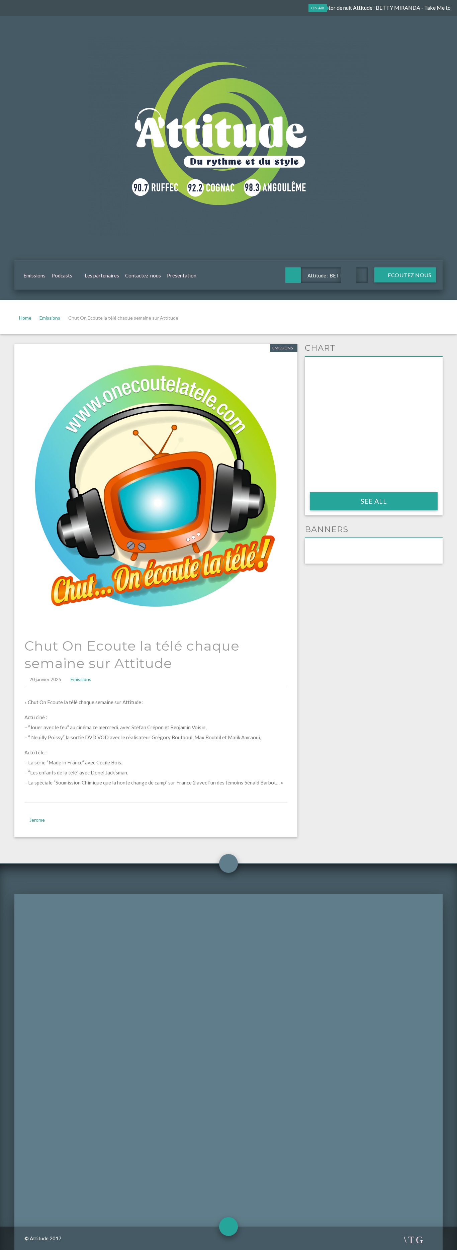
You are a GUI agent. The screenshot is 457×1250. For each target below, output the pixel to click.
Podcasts (62, 275)
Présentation (181, 275)
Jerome (37, 820)
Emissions (34, 275)
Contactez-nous (143, 275)
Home (25, 318)
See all (374, 501)
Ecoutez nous (409, 275)
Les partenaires (102, 275)
